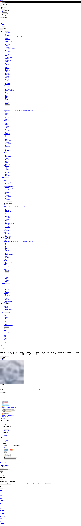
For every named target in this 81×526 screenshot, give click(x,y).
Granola (6, 113)
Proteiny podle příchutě (7, 194)
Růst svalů (6, 95)
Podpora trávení (7, 70)
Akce (4, 107)
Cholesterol (6, 99)
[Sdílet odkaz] (1, 392)
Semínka (6, 123)
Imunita (6, 92)
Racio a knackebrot (8, 164)
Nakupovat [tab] (3, 473)
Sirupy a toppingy (7, 135)
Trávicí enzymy (7, 268)
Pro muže (6, 69)
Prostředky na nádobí (6, 310)
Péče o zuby (7, 81)
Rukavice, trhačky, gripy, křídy (9, 89)
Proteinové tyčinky (7, 227)
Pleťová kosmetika (6, 288)
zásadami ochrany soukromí (14, 446)
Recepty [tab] (3, 474)
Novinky (5, 34)
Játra (6, 100)
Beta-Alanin (7, 220)
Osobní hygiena (7, 79)
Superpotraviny (7, 64)
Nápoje (5, 171)
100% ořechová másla (8, 118)
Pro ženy (5, 264)
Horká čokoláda (7, 174)
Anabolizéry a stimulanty (8, 57)
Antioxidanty (7, 68)
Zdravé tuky (7, 66)
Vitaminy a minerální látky (8, 63)
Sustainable (9, 36)
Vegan (15, 36)
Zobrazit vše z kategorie (7, 32)
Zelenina (6, 157)
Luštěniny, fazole (7, 161)
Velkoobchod (5, 435)
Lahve (6, 318)
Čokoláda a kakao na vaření (9, 147)
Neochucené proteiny (8, 196)
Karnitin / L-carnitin (8, 234)
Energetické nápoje (8, 211)
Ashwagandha (7, 257)
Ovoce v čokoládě (7, 133)
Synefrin (6, 235)
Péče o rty (6, 291)
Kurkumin (6, 263)
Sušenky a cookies (7, 128)
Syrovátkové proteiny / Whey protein (10, 48)
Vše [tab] (2, 472)
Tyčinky (6, 127)
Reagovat (4, 392)
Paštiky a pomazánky (8, 156)
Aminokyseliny (7, 58)
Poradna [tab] (3, 475)
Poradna (4, 345)
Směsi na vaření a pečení (8, 143)
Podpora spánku (7, 71)
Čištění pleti (7, 292)
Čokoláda (6, 132)
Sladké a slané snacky (8, 40)
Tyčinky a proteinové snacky (9, 59)
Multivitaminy (7, 244)
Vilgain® (3, 31)
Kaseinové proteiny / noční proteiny (10, 50)
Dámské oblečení (7, 73)
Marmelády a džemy (8, 140)
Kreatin (6, 56)
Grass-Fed (12, 36)
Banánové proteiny (7, 200)
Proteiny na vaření (7, 52)
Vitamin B (6, 245)
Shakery (6, 317)
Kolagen (5, 193)
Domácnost (3, 303)
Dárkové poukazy (6, 429)
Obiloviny (6, 162)
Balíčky (3, 343)
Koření (6, 139)
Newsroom (5, 441)
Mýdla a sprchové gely (8, 295)
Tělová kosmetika (6, 293)
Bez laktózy (20, 36)
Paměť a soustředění (8, 98)
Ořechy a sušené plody (7, 120)
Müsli (6, 114)
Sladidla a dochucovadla (8, 41)
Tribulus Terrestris (7, 217)
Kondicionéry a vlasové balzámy (9, 300)
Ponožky (6, 278)
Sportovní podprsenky (8, 276)
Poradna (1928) (6, 423)
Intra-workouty (7, 216)
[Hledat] (1, 5)
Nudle (6, 163)
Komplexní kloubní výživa (9, 254)
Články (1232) (4, 418)
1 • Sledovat (3, 357)
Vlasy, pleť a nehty (7, 93)
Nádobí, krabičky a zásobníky (9, 88)
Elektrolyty (6, 55)
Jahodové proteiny (7, 199)
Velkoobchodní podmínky (5, 465)
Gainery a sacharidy (8, 60)
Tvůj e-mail (3, 445)
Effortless (38, 36)
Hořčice (6, 167)
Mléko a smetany (7, 146)
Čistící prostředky (7, 84)
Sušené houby (7, 124)
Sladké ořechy (7, 131)
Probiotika (6, 267)
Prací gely (6, 307)
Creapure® (6, 213)
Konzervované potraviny (8, 43)
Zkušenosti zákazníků (6, 440)
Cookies (3, 466)
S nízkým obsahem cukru (33, 36)
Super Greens (7, 250)
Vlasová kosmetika (7, 80)
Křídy (6, 324)
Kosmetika (5, 75)
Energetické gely (7, 231)
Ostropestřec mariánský (8, 262)
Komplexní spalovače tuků (9, 236)
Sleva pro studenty (6, 428)
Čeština (3, 26)
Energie (6, 101)
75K (12, 460)
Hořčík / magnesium (8, 243)
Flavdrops (6, 138)
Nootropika (6, 67)
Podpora (5, 422)
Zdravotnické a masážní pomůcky (9, 90)
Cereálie (6, 38)
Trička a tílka (7, 277)
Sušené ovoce (7, 122)
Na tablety (6, 321)
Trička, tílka (7, 280)
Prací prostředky (7, 83)
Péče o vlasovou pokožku (8, 301)
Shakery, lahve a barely (8, 87)
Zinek (6, 247)
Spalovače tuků (7, 61)
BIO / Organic (6, 36)
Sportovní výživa (6, 53)
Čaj (5, 173)
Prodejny (5, 424)
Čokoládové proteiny (8, 198)
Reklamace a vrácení (6, 434)
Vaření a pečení (7, 42)
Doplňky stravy (4, 237)
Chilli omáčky (7, 169)
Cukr (6, 136)
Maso (6, 154)
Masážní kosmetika (8, 77)
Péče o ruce (6, 296)
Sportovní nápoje (6, 208)
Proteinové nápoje (7, 175)
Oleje (6, 149)
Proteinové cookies (7, 228)
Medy (6, 137)
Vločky (6, 112)
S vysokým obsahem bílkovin (26, 36)
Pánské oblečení (7, 74)
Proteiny (5, 46)
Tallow (40, 36)
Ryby (6, 155)
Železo (6, 248)
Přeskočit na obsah (2, 0)
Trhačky (6, 323)
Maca (6, 256)
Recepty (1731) (4, 417)
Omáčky (6, 45)
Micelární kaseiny (7, 190)
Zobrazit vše (7, 37)
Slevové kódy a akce (6, 430)
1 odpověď (2, 359)
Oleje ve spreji (7, 150)
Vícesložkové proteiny (8, 51)
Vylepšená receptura (6, 35)
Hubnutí (6, 96)
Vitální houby (7, 251)
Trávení (6, 97)
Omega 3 (6, 259)
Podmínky (3, 464)
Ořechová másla (7, 39)
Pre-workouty (7, 215)
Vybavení (5, 85)
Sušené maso (7, 130)
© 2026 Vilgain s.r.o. (3, 462)
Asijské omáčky (7, 168)
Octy (6, 151)
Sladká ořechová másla (8, 119)
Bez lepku (17, 36)
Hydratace (6, 103)
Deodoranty (7, 294)
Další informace (48, 483)
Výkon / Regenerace (8, 102)
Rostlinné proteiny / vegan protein (8, 186)
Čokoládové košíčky (8, 129)
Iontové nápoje (7, 210)
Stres (6, 94)
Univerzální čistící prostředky (9, 309)
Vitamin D (6, 246)
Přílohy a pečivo (7, 44)
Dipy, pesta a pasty (7, 170)
